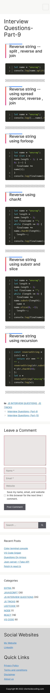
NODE (7, 610)
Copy (41, 66)
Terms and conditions (15, 670)
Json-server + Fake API (16, 562)
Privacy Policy (11, 665)
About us (9, 679)
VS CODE (9, 619)
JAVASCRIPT (11, 592)
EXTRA (7, 588)
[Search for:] (21, 525)
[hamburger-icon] (46, 7)
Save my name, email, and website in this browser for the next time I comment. (26, 495)
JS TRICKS (9, 601)
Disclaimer (9, 674)
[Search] (42, 525)
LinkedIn (8, 647)
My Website (10, 643)
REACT (7, 615)
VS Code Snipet (12, 553)
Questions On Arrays (15, 557)
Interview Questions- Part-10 (23, 415)
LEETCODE (10, 606)
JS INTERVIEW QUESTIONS (22, 403)
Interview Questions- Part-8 (22, 411)
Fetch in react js (12, 566)
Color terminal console (16, 548)
